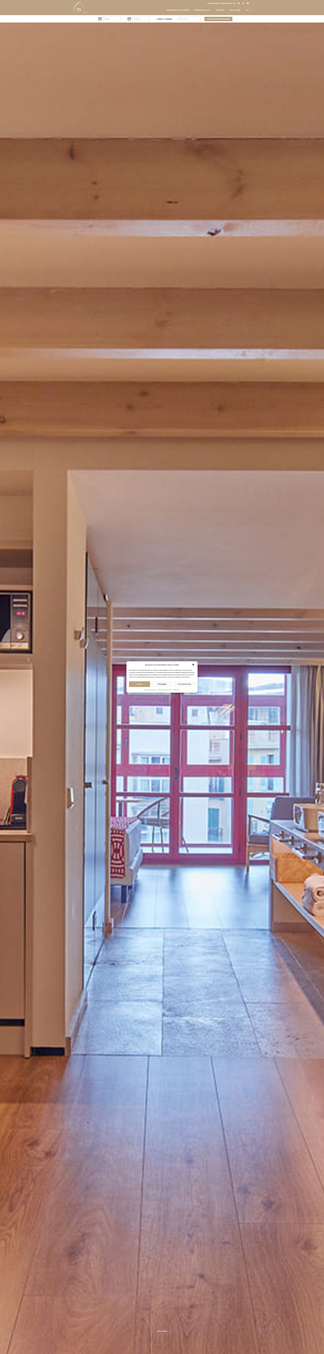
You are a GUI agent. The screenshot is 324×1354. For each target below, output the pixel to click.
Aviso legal (176, 689)
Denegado (162, 684)
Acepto (140, 684)
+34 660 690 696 (213, 3)
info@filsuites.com (228, 3)
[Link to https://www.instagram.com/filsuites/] (238, 3)
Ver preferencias (184, 684)
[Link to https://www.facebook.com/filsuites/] (243, 3)
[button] (193, 664)
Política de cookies (150, 689)
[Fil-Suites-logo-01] (79, 2)
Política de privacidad (164, 689)
